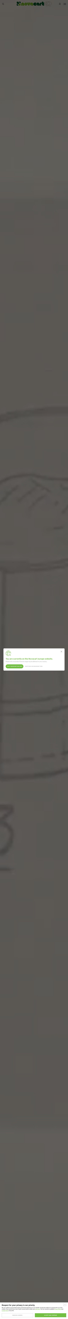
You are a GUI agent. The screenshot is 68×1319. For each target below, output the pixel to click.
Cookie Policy (5, 1310)
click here (37, 1309)
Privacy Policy (57, 1309)
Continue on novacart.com (33, 666)
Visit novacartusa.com (14, 666)
